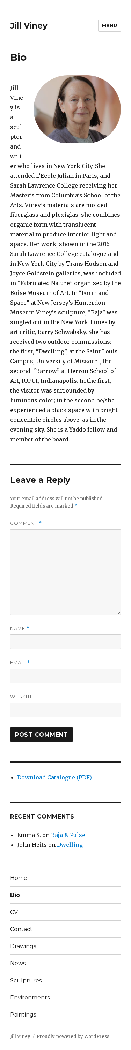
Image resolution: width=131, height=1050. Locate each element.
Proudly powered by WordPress (73, 1037)
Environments (30, 997)
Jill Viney (29, 26)
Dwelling (70, 844)
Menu (109, 25)
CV (14, 912)
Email (20, 662)
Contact (21, 929)
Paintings (23, 1014)
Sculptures (26, 980)
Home (18, 878)
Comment (26, 523)
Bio (15, 895)
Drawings (23, 946)
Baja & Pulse (68, 834)
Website (21, 696)
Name (20, 628)
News (18, 963)
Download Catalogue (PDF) (54, 777)
